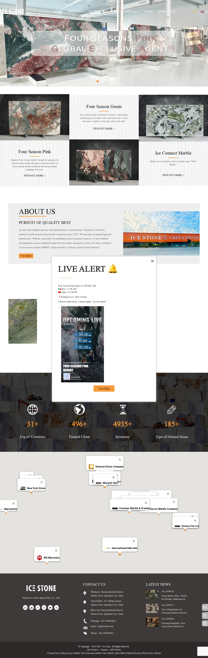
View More (104, 388)
